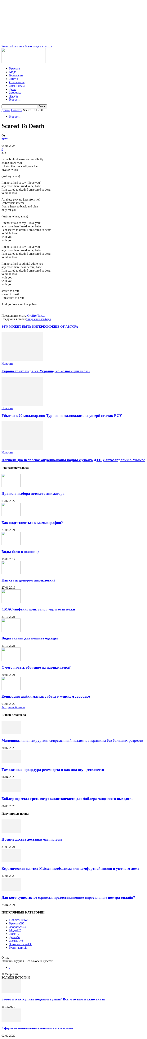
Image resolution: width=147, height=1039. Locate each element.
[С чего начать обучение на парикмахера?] (11, 660)
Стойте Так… (36, 315)
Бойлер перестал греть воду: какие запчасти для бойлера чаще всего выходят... (67, 799)
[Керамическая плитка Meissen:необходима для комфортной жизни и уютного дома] (11, 861)
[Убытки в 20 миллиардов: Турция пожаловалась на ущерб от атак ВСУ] (22, 404)
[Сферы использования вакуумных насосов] (11, 1020)
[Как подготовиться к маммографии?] (11, 515)
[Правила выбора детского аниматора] (11, 486)
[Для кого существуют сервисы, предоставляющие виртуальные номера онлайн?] (11, 890)
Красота (14, 68)
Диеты (13, 78)
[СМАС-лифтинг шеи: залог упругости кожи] (11, 601)
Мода (12, 72)
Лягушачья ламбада (38, 319)
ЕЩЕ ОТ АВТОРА (65, 326)
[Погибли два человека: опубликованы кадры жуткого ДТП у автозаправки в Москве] (22, 449)
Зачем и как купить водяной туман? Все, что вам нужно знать (53, 999)
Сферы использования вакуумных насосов (37, 1028)
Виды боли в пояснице (20, 552)
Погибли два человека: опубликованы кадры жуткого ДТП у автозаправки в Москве (73, 460)
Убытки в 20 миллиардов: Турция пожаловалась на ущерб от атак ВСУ (62, 416)
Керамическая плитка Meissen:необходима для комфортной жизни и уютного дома (70, 868)
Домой (6, 110)
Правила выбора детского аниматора (33, 493)
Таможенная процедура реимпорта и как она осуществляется (53, 770)
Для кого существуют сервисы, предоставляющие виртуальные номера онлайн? (68, 897)
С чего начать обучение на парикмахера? (36, 667)
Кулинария (16, 75)
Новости (14, 99)
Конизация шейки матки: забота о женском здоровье (46, 696)
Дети (12, 89)
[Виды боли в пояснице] (11, 544)
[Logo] (24, 62)
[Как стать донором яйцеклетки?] (11, 572)
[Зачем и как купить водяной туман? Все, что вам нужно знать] (11, 991)
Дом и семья (17, 85)
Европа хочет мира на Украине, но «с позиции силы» (46, 371)
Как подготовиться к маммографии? (32, 523)
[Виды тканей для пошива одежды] (11, 631)
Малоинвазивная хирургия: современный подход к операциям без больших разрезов (72, 740)
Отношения (16, 82)
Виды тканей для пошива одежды (30, 638)
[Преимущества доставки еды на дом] (11, 831)
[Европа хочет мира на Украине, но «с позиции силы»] (22, 360)
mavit (5, 138)
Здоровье (15, 92)
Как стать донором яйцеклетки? (29, 580)
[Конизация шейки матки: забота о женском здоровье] (11, 689)
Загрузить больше (13, 707)
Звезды (13, 96)
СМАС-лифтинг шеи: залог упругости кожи (38, 609)
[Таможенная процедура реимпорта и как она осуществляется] (11, 762)
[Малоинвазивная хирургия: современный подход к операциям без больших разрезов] (11, 733)
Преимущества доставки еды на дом (32, 839)
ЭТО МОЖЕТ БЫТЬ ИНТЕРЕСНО (27, 326)
